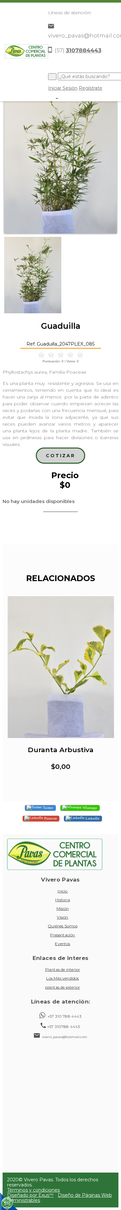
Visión (62, 917)
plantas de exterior (62, 987)
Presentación (62, 935)
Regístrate (90, 88)
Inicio (62, 891)
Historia (62, 899)
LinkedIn (92, 818)
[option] (60, 159)
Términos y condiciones (33, 1190)
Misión (62, 908)
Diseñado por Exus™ (30, 1195)
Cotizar (60, 456)
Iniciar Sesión (62, 88)
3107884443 (83, 50)
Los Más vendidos (62, 978)
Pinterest (50, 818)
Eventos (62, 943)
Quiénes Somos (62, 925)
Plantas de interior (62, 969)
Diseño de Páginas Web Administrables (59, 1197)
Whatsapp (89, 808)
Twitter (47, 808)
